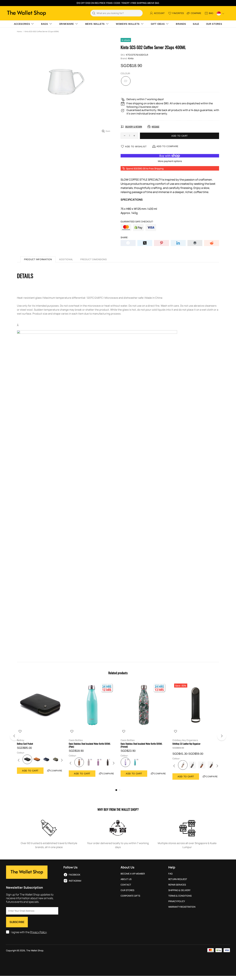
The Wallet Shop (26, 13)
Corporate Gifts (130, 895)
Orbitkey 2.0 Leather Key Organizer (186, 743)
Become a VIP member (133, 873)
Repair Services (177, 884)
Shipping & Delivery (179, 890)
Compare (56, 770)
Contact (126, 884)
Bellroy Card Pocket (25, 743)
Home (19, 31)
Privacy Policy (38, 932)
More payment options (170, 161)
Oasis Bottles (76, 740)
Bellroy (20, 740)
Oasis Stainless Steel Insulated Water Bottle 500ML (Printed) (141, 745)
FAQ (170, 873)
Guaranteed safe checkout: (137, 221)
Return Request (177, 879)
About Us (126, 879)
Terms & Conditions (180, 895)
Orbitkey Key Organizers (185, 740)
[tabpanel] (40, 731)
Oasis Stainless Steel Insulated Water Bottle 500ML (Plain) (89, 745)
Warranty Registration (181, 906)
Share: (124, 237)
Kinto (131, 58)
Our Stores (127, 890)
